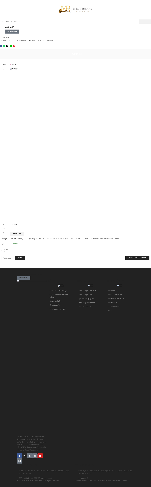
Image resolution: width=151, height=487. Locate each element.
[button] (12, 32)
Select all (6, 250)
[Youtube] (14, 46)
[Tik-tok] (7, 46)
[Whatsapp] (4, 46)
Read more (17, 233)
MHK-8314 (13, 225)
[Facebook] (1, 46)
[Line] (11, 46)
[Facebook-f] (19, 455)
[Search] (145, 21)
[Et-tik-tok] (34, 455)
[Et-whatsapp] (29, 455)
